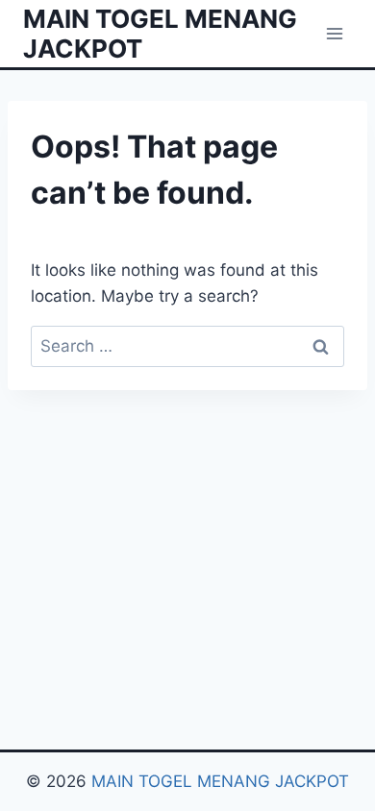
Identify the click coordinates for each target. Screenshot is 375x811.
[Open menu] (334, 33)
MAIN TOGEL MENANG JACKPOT (220, 781)
